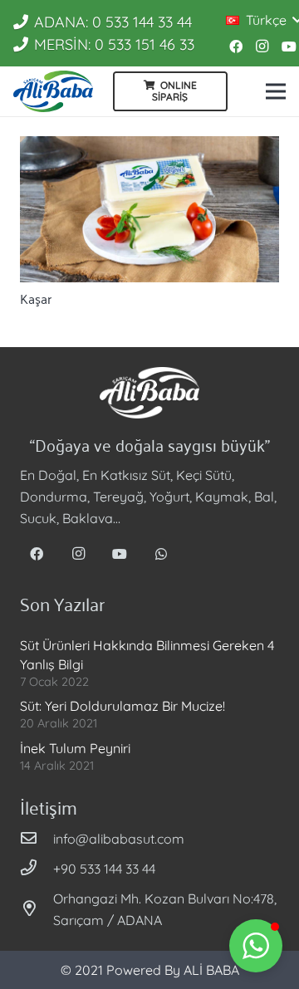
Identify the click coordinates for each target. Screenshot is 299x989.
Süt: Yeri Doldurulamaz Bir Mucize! (122, 706)
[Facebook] (236, 46)
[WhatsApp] (161, 553)
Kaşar (35, 298)
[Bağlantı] (53, 91)
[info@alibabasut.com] (36, 838)
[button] (255, 945)
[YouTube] (119, 553)
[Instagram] (262, 46)
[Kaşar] (149, 209)
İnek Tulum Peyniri (75, 748)
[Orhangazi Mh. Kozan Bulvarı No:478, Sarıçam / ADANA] (36, 909)
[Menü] (276, 91)
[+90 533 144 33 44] (36, 868)
